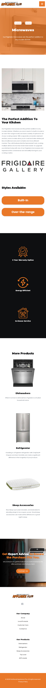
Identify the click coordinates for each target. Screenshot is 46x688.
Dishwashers (23, 644)
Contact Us (23, 571)
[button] (42, 3)
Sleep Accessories (23, 651)
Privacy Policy (23, 682)
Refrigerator (23, 647)
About (23, 618)
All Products (23, 658)
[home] (11, 4)
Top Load (23, 655)
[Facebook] (22, 604)
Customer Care (23, 625)
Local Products (23, 621)
